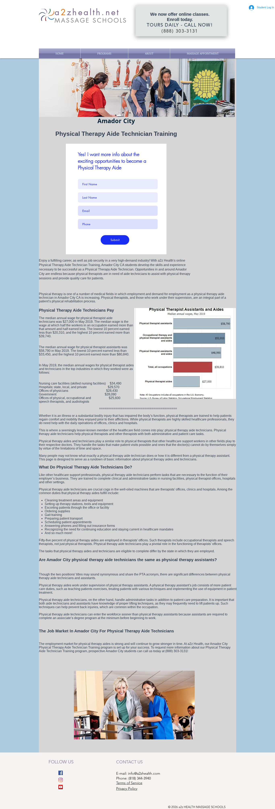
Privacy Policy (126, 788)
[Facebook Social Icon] (60, 773)
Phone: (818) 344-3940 (133, 778)
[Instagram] (60, 780)
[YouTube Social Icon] (60, 787)
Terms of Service (129, 783)
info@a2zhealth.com (144, 773)
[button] (104, 53)
